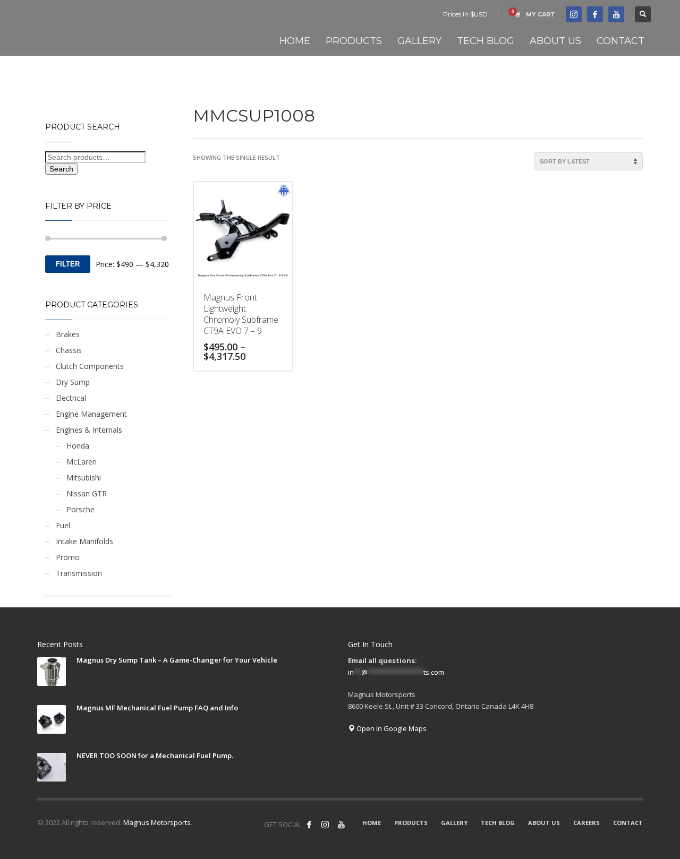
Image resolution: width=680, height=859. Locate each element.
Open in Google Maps (391, 728)
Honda (77, 446)
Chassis (69, 350)
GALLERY (454, 823)
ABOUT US (544, 823)
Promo (68, 557)
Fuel (63, 525)
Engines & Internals (89, 430)
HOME (371, 823)
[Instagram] (325, 824)
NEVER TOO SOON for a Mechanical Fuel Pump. (154, 755)
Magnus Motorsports (157, 822)
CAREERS (586, 823)
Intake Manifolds (84, 541)
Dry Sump (73, 382)
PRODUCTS (411, 823)
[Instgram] (574, 14)
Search (61, 169)
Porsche (80, 509)
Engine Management (91, 414)
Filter (68, 264)
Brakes (68, 334)
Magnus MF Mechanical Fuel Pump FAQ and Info (157, 707)
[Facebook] (595, 14)
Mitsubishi (83, 478)
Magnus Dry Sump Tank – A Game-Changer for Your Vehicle (176, 660)
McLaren (81, 462)
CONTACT (628, 823)
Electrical (71, 398)
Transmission (79, 573)
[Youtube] (616, 14)
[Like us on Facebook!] (309, 824)
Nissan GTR (86, 493)
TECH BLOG (498, 823)
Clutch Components (90, 366)
